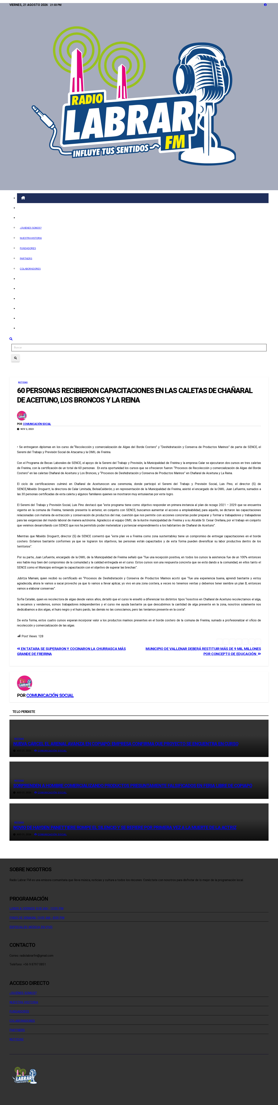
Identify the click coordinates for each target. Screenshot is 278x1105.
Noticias (28, 279)
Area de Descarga (36, 318)
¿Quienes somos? (31, 228)
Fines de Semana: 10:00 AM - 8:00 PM (36, 918)
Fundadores (28, 248)
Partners (26, 258)
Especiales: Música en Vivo (30, 927)
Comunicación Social (37, 423)
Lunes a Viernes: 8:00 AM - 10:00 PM (36, 908)
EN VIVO (27, 298)
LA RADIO (29, 218)
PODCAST (29, 288)
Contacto (30, 328)
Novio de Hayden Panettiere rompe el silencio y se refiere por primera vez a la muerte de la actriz (124, 827)
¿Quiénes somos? (23, 993)
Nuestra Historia (31, 238)
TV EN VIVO (29, 308)
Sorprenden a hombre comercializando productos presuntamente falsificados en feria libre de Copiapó (132, 785)
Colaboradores (30, 268)
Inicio (26, 208)
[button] (10, 339)
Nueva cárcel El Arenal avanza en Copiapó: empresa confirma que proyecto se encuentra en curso (125, 743)
